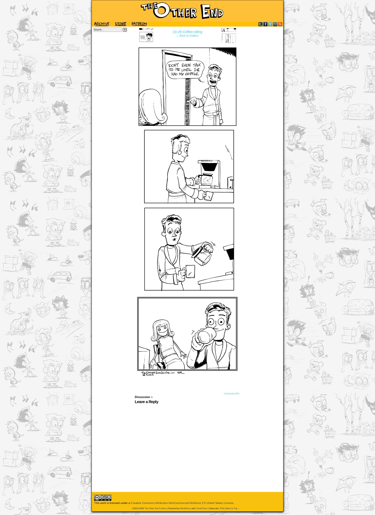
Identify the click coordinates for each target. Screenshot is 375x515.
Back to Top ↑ (232, 508)
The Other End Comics (187, 11)
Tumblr (260, 24)
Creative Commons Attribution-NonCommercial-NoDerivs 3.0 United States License (182, 502)
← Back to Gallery (187, 35)
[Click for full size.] (187, 376)
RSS (280, 24)
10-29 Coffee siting (187, 32)
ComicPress (201, 508)
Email (275, 24)
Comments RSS (231, 393)
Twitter (270, 24)
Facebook (265, 24)
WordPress (185, 508)
